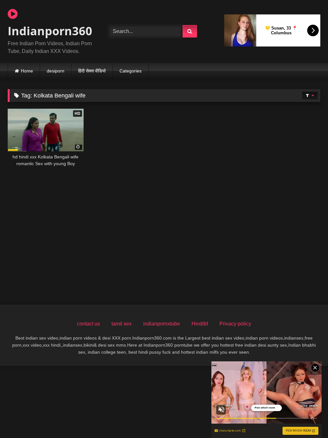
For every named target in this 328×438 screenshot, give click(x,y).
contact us (88, 323)
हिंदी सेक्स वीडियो (92, 70)
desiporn (55, 70)
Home (27, 70)
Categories (130, 70)
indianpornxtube (161, 323)
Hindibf (200, 323)
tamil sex (121, 323)
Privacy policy (235, 323)
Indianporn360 (50, 31)
